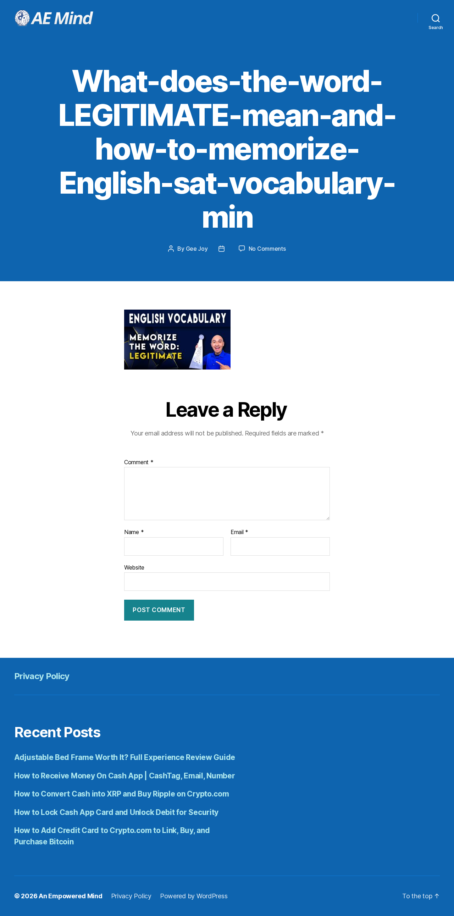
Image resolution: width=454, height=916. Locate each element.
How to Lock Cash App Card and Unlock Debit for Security (116, 812)
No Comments (267, 248)
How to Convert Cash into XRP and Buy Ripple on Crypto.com (121, 793)
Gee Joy (197, 248)
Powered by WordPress (194, 896)
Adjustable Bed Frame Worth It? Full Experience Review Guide (124, 757)
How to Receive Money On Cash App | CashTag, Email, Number (124, 775)
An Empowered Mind (70, 896)
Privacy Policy (42, 676)
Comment (139, 462)
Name (134, 532)
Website (134, 567)
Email (239, 532)
